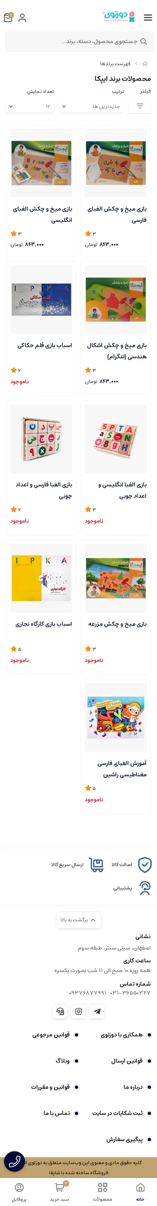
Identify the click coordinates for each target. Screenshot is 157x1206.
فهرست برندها (115, 64)
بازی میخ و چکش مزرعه (117, 624)
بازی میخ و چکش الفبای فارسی (117, 213)
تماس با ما (56, 1113)
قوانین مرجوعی (51, 1035)
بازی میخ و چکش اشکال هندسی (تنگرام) (117, 350)
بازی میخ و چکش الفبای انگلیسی (42, 213)
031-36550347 (130, 993)
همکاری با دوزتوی (122, 1035)
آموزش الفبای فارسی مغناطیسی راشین (122, 768)
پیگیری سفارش (124, 1140)
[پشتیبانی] (60, 1011)
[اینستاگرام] (78, 1011)
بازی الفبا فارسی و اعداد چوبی (44, 489)
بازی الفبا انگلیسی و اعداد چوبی (122, 489)
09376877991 (87, 993)
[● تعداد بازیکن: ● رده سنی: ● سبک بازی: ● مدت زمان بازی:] (116, 439)
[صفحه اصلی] (145, 64)
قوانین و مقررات (50, 1087)
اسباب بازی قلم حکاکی (44, 345)
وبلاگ (63, 1061)
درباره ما (133, 1087)
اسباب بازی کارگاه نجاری (43, 624)
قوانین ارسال (127, 1061)
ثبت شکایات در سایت (117, 1113)
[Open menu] (148, 17)
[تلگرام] (97, 1011)
